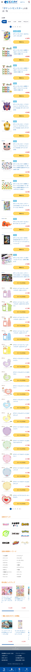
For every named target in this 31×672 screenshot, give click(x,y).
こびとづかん (21, 560)
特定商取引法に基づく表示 (7, 653)
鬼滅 (19, 569)
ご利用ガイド (5, 655)
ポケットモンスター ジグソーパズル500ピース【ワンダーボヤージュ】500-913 (21, 205)
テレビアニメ (21, 567)
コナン (19, 562)
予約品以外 (25, 21)
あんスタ (6, 574)
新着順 (4, 21)
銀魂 (19, 565)
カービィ (20, 574)
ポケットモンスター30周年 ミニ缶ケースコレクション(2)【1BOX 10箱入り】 (21, 70)
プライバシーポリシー (20, 653)
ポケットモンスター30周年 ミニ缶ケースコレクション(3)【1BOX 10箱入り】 (21, 52)
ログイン (22, 2)
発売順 (19, 21)
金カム (5, 569)
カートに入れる (21, 283)
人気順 (14, 21)
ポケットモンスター (13, 8)
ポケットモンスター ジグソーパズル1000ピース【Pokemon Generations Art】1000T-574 (21, 275)
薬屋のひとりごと (8, 572)
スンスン (6, 576)
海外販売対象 (5, 660)
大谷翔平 (6, 555)
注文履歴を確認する (20, 658)
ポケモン (6, 562)
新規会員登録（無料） (20, 660)
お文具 (19, 576)
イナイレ (6, 560)
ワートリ (6, 558)
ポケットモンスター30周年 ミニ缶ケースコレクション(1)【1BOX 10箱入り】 (21, 88)
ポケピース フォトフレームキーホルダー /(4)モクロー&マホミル (21, 304)
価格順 (9, 21)
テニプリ (20, 572)
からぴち (6, 565)
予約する (21, 42)
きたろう (6, 567)
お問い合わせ (5, 658)
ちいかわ (20, 558)
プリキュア (20, 555)
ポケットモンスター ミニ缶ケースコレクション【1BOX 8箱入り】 (21, 259)
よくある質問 (18, 655)
